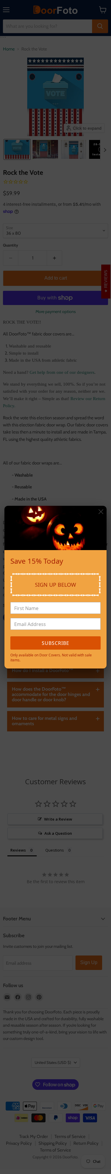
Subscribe (55, 643)
